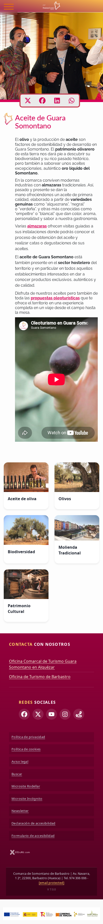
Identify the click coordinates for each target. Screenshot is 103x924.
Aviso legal (20, 761)
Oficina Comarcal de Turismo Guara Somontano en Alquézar (42, 664)
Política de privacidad (28, 737)
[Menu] (9, 7)
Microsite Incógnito (27, 798)
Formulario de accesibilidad (33, 835)
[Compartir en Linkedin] (57, 100)
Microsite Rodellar (26, 786)
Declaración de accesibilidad (34, 823)
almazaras (37, 226)
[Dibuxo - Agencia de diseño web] (20, 852)
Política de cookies (26, 749)
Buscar (17, 774)
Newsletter (20, 811)
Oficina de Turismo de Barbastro (39, 676)
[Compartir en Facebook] (42, 100)
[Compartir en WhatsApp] (72, 100)
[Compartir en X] (28, 100)
